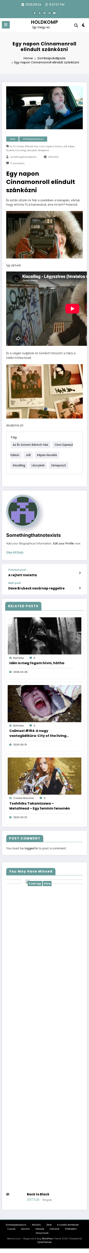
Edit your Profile (63, 543)
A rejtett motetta (22, 575)
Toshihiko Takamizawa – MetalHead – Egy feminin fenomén (39, 806)
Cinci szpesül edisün (50, 146)
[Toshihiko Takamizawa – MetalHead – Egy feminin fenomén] (44, 776)
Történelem (71, 987)
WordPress (47, 997)
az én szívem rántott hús (24, 146)
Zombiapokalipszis (33, 139)
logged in (31, 848)
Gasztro (25, 987)
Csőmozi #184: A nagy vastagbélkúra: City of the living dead (37, 733)
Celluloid (54, 987)
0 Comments (17, 163)
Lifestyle (39, 987)
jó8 (65, 146)
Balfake (18, 658)
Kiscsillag (20, 150)
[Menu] (6, 24)
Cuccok (11, 987)
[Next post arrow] (80, 588)
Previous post (17, 569)
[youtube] (54, 13)
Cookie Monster (23, 798)
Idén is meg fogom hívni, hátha (36, 663)
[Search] (76, 25)
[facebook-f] (34, 13)
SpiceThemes (44, 1000)
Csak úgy (32, 883)
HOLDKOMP (44, 22)
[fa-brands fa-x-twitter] (39, 13)
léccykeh (32, 150)
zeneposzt (43, 150)
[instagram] (49, 13)
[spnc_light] (83, 26)
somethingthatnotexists (23, 157)
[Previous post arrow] (80, 572)
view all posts (14, 552)
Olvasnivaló (42, 991)
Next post (14, 583)
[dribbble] (44, 13)
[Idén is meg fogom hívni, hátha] (44, 636)
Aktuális (36, 983)
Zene (12, 139)
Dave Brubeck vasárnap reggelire (36, 588)
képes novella (47, 455)
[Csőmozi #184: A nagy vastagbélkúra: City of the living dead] (44, 703)
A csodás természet (68, 983)
